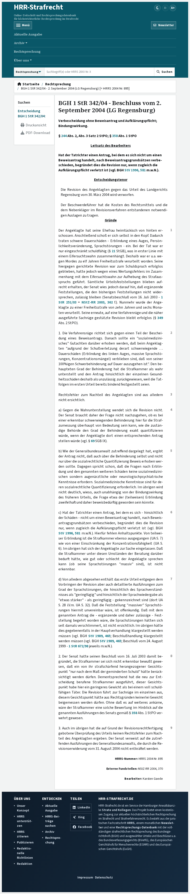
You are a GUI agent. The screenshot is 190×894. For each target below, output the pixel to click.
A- (165, 8)
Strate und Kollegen (116, 810)
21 (113, 251)
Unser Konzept (23, 808)
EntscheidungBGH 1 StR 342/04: (32, 114)
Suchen (24, 102)
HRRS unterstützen (24, 821)
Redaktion (24, 863)
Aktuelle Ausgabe (28, 34)
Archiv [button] (19, 43)
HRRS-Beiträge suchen (52, 821)
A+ (173, 8)
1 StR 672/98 (78, 646)
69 (93, 441)
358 (115, 135)
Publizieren (25, 842)
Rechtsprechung (27, 51)
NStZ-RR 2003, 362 (97, 302)
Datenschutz (104, 877)
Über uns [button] (21, 60)
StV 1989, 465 (99, 636)
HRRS (131, 823)
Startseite (30, 84)
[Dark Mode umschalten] (157, 8)
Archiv (49, 831)
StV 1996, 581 (135, 170)
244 (64, 135)
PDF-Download (37, 132)
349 (160, 317)
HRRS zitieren (22, 834)
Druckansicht (35, 125)
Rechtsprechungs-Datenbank (136, 827)
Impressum (85, 877)
